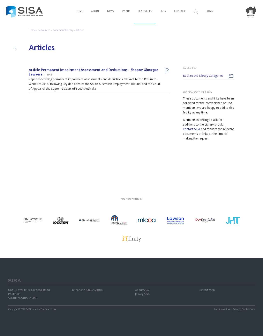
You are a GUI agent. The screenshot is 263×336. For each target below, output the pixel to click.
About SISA (142, 290)
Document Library (62, 30)
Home (79, 11)
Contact (179, 11)
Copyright (13, 309)
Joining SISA (142, 294)
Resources (145, 11)
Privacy (236, 309)
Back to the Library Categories (203, 76)
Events (126, 11)
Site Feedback (248, 309)
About (95, 11)
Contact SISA (191, 129)
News (110, 11)
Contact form (207, 290)
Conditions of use (222, 309)
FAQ (163, 11)
